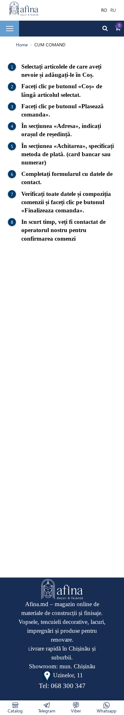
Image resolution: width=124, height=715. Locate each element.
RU (113, 10)
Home (22, 45)
